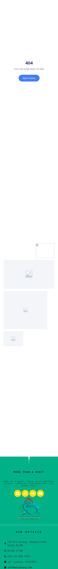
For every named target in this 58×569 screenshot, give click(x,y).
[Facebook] (17, 493)
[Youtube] (40, 493)
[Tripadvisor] (32, 493)
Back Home (29, 78)
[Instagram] (25, 493)
